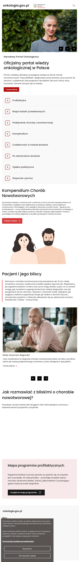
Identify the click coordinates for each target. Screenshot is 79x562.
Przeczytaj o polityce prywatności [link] (18, 541)
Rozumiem (27, 548)
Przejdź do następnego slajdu (74, 49)
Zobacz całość (12, 221)
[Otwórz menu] (73, 5)
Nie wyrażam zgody (27, 555)
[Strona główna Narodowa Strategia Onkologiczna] (24, 6)
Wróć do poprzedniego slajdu (61, 49)
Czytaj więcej (11, 81)
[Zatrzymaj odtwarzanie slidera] (67, 49)
